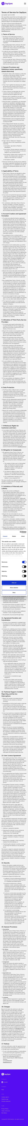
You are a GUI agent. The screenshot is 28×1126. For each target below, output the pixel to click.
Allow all (14, 582)
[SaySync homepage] (7, 3)
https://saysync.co (16, 41)
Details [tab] (14, 536)
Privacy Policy (4, 1108)
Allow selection (14, 587)
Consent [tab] (5, 536)
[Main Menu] (25, 3)
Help (2, 1089)
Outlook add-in (5, 1097)
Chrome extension (6, 1101)
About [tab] (23, 536)
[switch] (24, 567)
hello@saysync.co (5, 31)
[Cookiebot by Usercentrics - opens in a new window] (20, 532)
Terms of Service (5, 1111)
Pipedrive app (4, 1099)
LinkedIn (6, 1082)
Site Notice (4, 1113)
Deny (14, 592)
